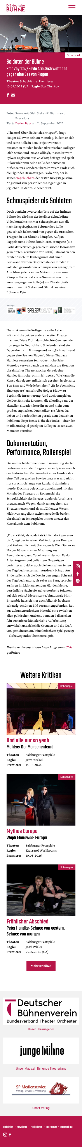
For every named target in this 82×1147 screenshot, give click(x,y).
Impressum (51, 1127)
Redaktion (8, 1127)
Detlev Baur (23, 123)
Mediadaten (36, 1127)
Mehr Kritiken (41, 966)
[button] (7, 94)
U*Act (69, 647)
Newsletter (22, 1127)
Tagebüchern (25, 178)
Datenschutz (66, 1127)
